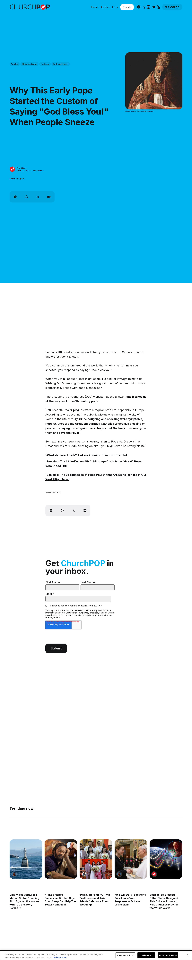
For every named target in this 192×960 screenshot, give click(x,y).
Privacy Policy (52, 617)
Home (94, 7)
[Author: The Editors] (12, 169)
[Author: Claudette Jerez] (14, 874)
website (98, 396)
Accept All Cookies (168, 955)
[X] (143, 7)
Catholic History (60, 64)
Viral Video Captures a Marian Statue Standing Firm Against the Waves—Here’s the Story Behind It (24, 901)
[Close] (187, 955)
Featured (45, 64)
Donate (127, 7)
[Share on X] (37, 196)
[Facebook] (138, 7)
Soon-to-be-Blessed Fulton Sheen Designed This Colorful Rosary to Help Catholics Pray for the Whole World (164, 901)
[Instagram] (148, 7)
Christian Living (29, 64)
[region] (96, 955)
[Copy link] (49, 196)
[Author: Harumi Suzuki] (84, 874)
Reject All (146, 955)
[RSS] (158, 7)
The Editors (22, 168)
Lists (115, 7)
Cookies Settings (125, 955)
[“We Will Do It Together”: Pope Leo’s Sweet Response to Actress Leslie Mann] (131, 859)
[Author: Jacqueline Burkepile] (49, 874)
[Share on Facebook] (15, 196)
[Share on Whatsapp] (26, 196)
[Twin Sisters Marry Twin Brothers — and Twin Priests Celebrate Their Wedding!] (96, 859)
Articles (105, 7)
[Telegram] (153, 7)
